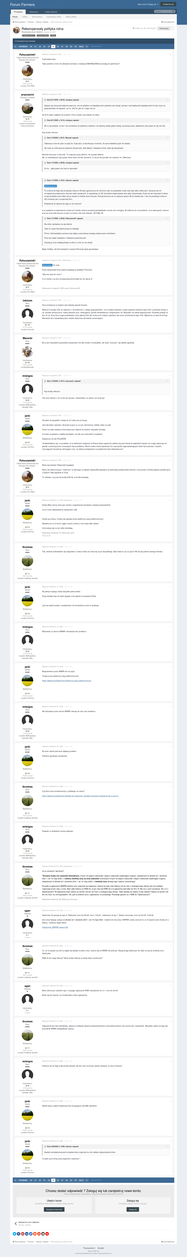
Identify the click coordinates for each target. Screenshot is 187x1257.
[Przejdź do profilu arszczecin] (27, 108)
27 (62, 46)
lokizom (69, 180)
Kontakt (101, 1248)
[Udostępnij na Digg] (26, 1234)
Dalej (81, 46)
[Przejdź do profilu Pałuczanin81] (27, 70)
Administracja (37, 16)
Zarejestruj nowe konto (54, 1209)
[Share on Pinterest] (47, 1234)
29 (71, 46)
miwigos (69, 100)
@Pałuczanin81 (50, 186)
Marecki (69, 137)
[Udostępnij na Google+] (22, 1234)
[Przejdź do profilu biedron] (16, 30)
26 (58, 46)
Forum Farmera (22, 4)
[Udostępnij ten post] (170, 54)
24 (49, 46)
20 (31, 46)
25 (53, 46)
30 (75, 46)
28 (66, 46)
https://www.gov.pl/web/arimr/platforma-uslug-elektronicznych (66, 680)
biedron (40, 32)
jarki (27, 415)
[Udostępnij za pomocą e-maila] (43, 1234)
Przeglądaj (18, 12)
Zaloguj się (133, 1209)
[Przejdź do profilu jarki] (27, 429)
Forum (15, 16)
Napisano (52, 54)
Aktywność (34, 12)
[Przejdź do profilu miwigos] (27, 389)
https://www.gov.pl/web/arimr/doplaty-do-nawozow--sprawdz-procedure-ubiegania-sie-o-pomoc (80, 796)
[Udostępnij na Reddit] (35, 1234)
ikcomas (27, 547)
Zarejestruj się (168, 4)
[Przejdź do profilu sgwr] (27, 924)
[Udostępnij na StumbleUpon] (39, 1234)
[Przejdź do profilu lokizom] (27, 314)
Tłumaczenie (88, 1248)
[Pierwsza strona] (15, 46)
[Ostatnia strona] (87, 46)
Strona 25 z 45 (96, 46)
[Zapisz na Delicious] (31, 1234)
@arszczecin (47, 265)
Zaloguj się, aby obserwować (145, 28)
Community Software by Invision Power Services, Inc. (93, 1253)
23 (44, 46)
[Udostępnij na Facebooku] (18, 1234)
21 (35, 46)
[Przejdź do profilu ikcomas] (27, 560)
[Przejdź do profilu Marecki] (27, 352)
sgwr (28, 910)
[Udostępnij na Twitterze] (14, 1234)
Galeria (24, 16)
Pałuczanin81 (27, 54)
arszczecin (27, 94)
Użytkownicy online (54, 16)
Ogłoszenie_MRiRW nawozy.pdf (55, 927)
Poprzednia (23, 46)
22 (40, 46)
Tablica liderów (71, 16)
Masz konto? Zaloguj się (147, 4)
